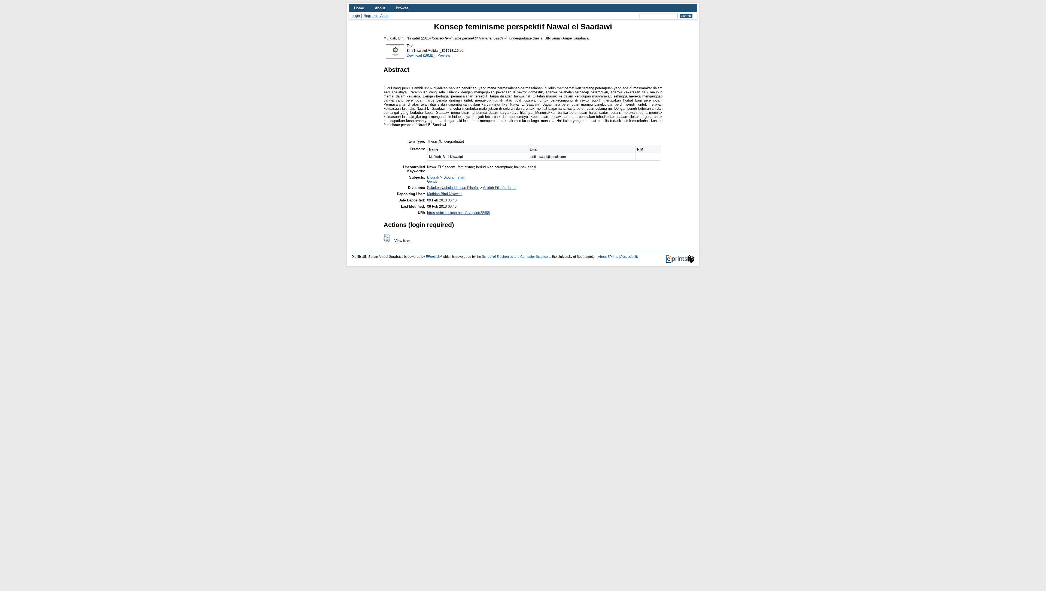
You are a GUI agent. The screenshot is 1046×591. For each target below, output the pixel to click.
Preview (443, 55)
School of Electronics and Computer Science (515, 256)
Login (355, 16)
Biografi (433, 177)
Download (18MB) (420, 55)
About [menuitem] (380, 8)
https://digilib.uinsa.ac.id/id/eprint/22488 (458, 213)
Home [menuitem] (359, 8)
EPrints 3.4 (434, 256)
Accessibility (629, 256)
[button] (387, 238)
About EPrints (608, 256)
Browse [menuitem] (402, 8)
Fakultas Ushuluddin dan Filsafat (453, 188)
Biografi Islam (454, 177)
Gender (433, 181)
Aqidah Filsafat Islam (499, 188)
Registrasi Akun (376, 16)
